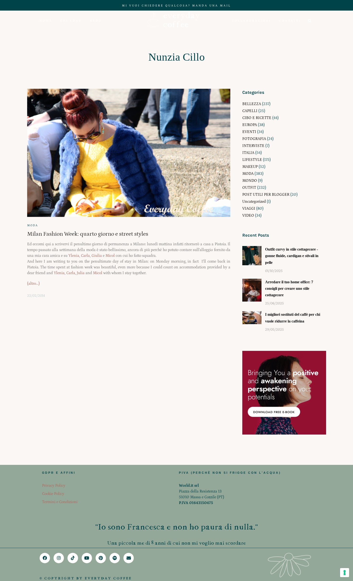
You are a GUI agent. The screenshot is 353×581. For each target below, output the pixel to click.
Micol (110, 255)
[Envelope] (128, 558)
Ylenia (73, 255)
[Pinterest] (101, 558)
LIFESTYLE (252, 160)
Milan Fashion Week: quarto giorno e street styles (87, 234)
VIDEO (248, 215)
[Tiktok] (72, 558)
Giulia (96, 255)
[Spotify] (115, 558)
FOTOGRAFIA (254, 139)
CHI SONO (71, 20)
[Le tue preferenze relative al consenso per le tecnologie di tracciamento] (344, 572)
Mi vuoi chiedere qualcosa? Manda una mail (176, 5)
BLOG (96, 20)
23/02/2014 (36, 296)
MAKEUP (250, 166)
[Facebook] (45, 558)
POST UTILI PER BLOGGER (265, 194)
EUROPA (249, 125)
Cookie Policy (53, 494)
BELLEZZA (251, 104)
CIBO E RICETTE (256, 118)
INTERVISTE (253, 146)
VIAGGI (248, 208)
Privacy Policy (53, 485)
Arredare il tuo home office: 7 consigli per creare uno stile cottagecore (289, 288)
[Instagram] (59, 558)
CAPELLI (249, 111)
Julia (81, 273)
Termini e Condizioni (60, 502)
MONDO (249, 180)
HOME (46, 20)
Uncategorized (254, 201)
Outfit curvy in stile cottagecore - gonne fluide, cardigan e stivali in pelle (291, 255)
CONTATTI (290, 20)
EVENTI (249, 132)
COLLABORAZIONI (251, 20)
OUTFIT (249, 187)
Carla (85, 255)
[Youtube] (87, 558)
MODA (32, 225)
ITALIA (248, 153)
